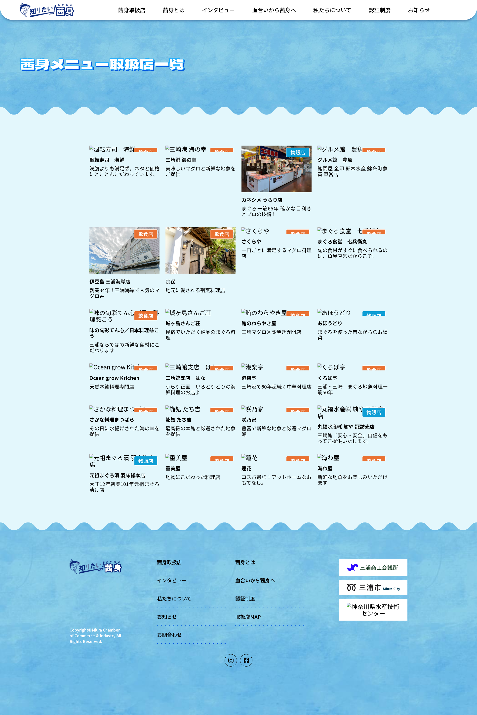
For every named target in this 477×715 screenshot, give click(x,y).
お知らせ (419, 10)
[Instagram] (231, 660)
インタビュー (218, 10)
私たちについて (332, 10)
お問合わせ (169, 634)
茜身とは (174, 10)
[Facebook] (246, 660)
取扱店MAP (248, 616)
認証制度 (380, 10)
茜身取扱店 (131, 10)
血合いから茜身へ (274, 10)
